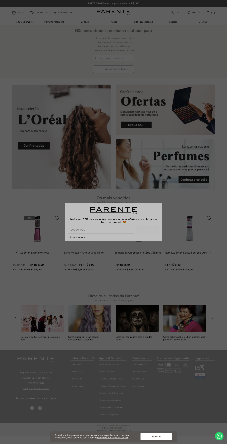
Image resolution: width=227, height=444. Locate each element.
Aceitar (156, 436)
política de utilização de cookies (112, 437)
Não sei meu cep (76, 237)
